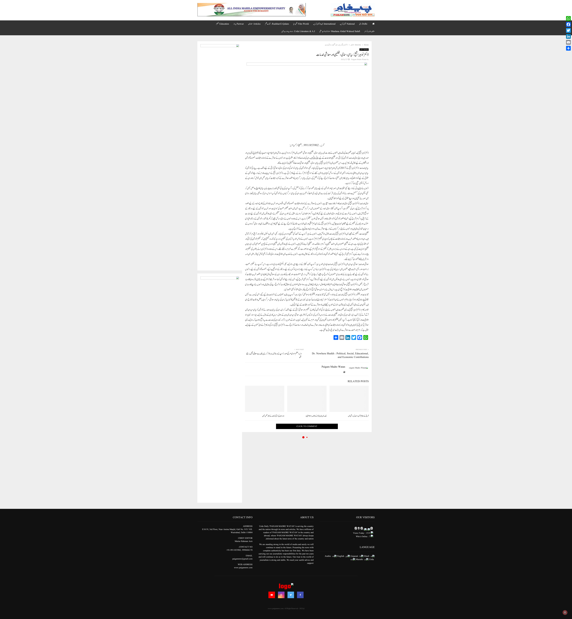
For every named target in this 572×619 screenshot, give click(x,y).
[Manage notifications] (565, 612)
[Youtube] (271, 595)
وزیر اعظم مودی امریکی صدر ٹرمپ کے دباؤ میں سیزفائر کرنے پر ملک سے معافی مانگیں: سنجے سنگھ (274, 355)
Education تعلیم (222, 24)
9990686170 (247, 550)
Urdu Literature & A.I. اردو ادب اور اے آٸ (298, 31)
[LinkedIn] (568, 36)
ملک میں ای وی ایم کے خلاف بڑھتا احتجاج (316, 416)
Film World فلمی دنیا (301, 24)
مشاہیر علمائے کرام (370, 31)
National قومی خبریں (347, 24)
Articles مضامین (254, 24)
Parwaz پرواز (238, 24)
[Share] (568, 48)
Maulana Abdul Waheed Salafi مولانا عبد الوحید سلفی (339, 31)
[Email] (568, 42)
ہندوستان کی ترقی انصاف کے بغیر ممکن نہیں (273, 416)
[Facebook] (300, 595)
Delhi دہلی (363, 24)
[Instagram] (281, 595)
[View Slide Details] (251, 9)
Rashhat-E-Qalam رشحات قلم (277, 24)
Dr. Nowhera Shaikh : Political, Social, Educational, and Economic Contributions (340, 355)
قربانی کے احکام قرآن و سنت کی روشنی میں (358, 416)
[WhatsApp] (568, 18)
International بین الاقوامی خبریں (324, 24)
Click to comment (306, 426)
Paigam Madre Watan (358, 59)
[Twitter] (290, 595)
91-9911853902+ (233, 550)
